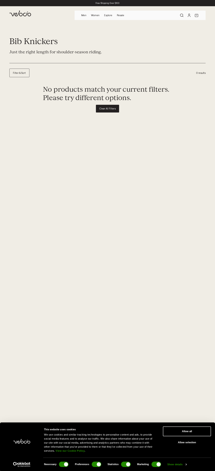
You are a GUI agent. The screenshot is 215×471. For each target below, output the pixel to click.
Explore (108, 15)
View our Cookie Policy (70, 450)
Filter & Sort (19, 72)
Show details (175, 464)
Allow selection (187, 442)
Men (83, 15)
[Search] (181, 15)
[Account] (189, 15)
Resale (120, 15)
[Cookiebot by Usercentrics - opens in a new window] (21, 464)
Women (95, 15)
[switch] (96, 464)
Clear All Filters (107, 108)
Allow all (187, 431)
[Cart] (196, 15)
